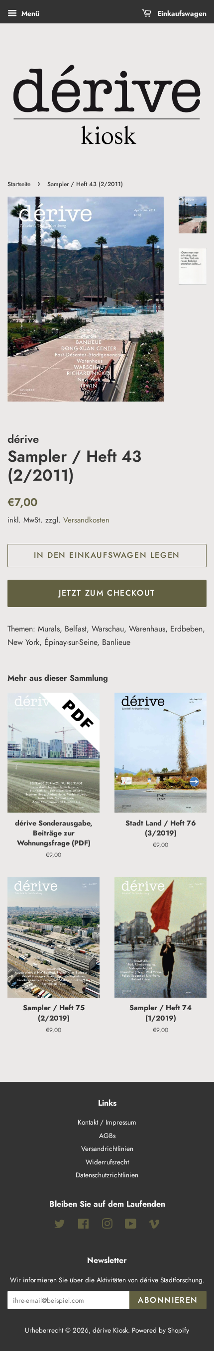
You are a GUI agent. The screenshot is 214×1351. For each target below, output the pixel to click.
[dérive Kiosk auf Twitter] (59, 1226)
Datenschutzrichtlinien (107, 1175)
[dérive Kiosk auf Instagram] (107, 1226)
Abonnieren (168, 1300)
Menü (29, 13)
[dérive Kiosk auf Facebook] (83, 1226)
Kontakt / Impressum (107, 1122)
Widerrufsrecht (107, 1162)
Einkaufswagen (181, 13)
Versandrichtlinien (107, 1148)
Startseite (18, 184)
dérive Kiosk (110, 1330)
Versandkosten (86, 520)
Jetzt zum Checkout (107, 593)
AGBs (107, 1136)
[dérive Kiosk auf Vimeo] (154, 1226)
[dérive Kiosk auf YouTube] (130, 1226)
